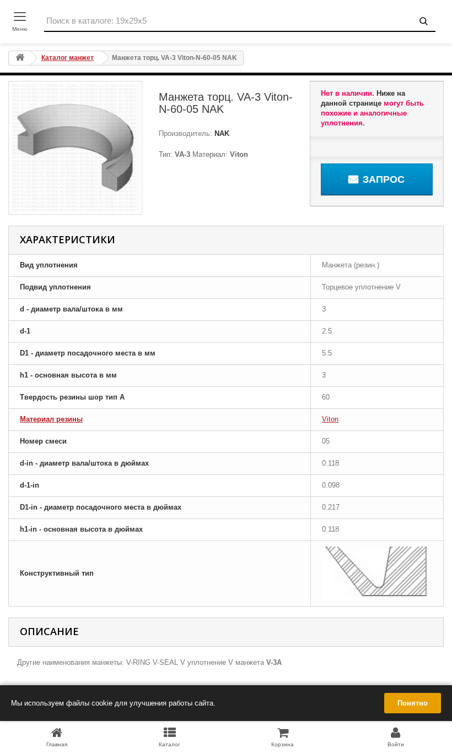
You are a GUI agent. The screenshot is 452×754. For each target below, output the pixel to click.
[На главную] (19, 58)
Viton (330, 419)
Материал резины (51, 419)
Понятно (412, 703)
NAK (220, 133)
